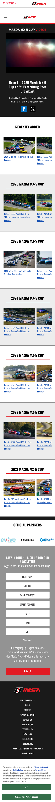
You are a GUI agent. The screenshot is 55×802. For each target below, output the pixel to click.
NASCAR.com (27, 739)
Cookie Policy (18, 770)
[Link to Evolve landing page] (8, 540)
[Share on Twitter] (32, 109)
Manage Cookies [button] (27, 753)
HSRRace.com (27, 743)
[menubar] (5, 16)
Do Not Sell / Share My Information (28, 748)
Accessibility (27, 729)
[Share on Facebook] (24, 109)
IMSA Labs (27, 734)
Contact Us (27, 719)
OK (26, 787)
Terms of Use (42, 656)
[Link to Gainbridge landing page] (27, 539)
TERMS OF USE (27, 724)
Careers (27, 710)
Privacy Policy (24, 656)
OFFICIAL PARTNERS (27, 524)
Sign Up (27, 671)
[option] (19, 150)
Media (27, 705)
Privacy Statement (27, 715)
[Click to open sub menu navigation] (6, 16)
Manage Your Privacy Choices (26, 796)
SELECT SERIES (9, 3)
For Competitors (27, 700)
